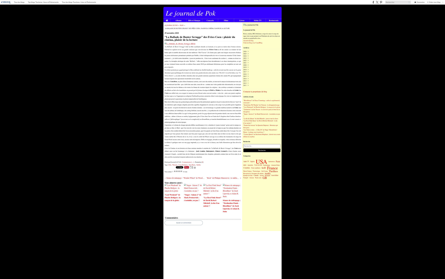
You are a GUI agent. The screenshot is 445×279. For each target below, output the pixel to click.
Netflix (268, 173)
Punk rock (258, 177)
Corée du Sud (258, 165)
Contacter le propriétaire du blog (255, 91)
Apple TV (246, 161)
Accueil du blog (248, 40)
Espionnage (266, 165)
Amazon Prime (275, 165)
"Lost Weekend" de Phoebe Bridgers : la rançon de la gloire (261, 107)
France (272, 168)
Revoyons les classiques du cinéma (253, 173)
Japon (252, 161)
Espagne (245, 177)
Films (226, 20)
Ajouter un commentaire (183, 223)
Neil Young (264, 171)
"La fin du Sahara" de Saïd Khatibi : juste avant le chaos (260, 118)
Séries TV (258, 20)
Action (262, 175)
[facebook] (373, 2)
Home (167, 20)
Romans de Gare (248, 175)
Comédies (246, 168)
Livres (241, 20)
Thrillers (273, 171)
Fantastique (256, 171)
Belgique (267, 175)
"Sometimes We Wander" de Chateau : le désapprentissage (261, 105)
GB (265, 177)
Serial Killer (274, 175)
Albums (178, 20)
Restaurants (273, 20)
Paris (278, 161)
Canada (256, 175)
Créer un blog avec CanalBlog (252, 43)
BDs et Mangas (194, 20)
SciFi (264, 168)
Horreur (252, 177)
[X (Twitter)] (377, 2)
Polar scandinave (255, 168)
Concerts (210, 20)
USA (261, 161)
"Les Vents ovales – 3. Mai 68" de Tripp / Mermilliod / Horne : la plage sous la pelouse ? (260, 131)
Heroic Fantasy (247, 171)
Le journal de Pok (171, 25)
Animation (271, 161)
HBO (244, 165)
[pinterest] (381, 2)
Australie (250, 165)
